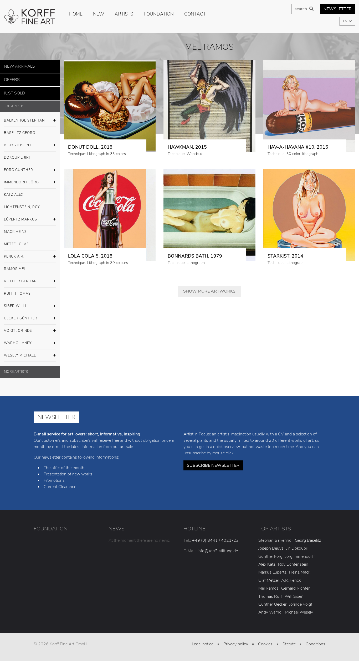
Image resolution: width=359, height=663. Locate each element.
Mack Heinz (15, 228)
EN (345, 21)
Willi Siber (293, 593)
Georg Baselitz (308, 537)
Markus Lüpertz (272, 569)
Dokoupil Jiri (17, 154)
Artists (124, 14)
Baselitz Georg (19, 129)
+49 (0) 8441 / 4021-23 (215, 537)
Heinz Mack (299, 569)
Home (76, 14)
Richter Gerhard (21, 278)
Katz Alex (13, 191)
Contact (195, 14)
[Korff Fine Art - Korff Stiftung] (30, 16)
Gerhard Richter (295, 585)
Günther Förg (270, 553)
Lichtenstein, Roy (22, 204)
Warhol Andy (18, 340)
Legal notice (202, 641)
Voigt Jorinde (18, 327)
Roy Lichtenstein (293, 561)
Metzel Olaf (16, 241)
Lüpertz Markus (20, 216)
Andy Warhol (270, 609)
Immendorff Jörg (21, 179)
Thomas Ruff (270, 593)
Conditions (315, 641)
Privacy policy (235, 641)
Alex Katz (266, 561)
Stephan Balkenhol (275, 537)
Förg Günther (18, 166)
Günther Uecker (272, 601)
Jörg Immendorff (300, 553)
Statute (289, 641)
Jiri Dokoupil (296, 545)
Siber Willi (15, 302)
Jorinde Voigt (300, 601)
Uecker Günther (20, 315)
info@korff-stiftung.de (218, 548)
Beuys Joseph (17, 142)
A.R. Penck (291, 577)
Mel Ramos (268, 585)
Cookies (265, 641)
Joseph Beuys (271, 545)
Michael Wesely (299, 609)
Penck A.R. (14, 253)
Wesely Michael (20, 352)
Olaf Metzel (268, 577)
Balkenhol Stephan (24, 117)
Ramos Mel (15, 265)
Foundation (159, 14)
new (98, 14)
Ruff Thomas (17, 290)
